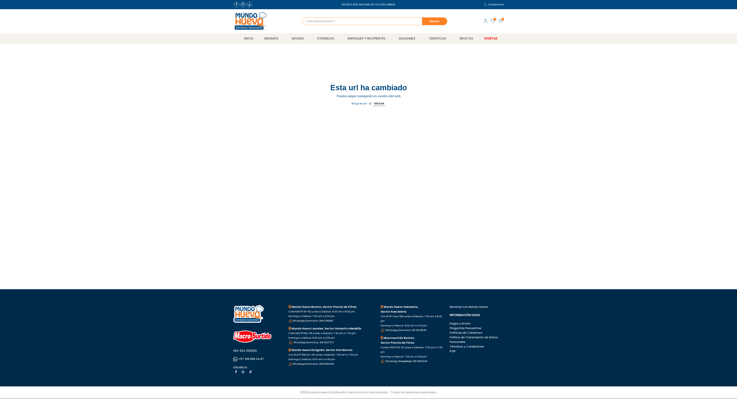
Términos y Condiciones (467, 346)
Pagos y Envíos (460, 323)
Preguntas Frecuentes (465, 328)
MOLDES (298, 38)
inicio (379, 103)
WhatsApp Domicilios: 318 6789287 (313, 320)
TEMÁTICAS (437, 38)
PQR (452, 351)
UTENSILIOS (325, 38)
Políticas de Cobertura (466, 333)
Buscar (435, 21)
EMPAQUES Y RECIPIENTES (366, 38)
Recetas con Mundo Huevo (469, 307)
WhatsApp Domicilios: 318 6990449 (313, 364)
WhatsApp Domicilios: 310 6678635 (405, 330)
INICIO (249, 38)
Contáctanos (496, 4)
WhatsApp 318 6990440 (406, 361)
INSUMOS (271, 38)
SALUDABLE (407, 38)
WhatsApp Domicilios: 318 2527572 (313, 342)
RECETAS (466, 38)
